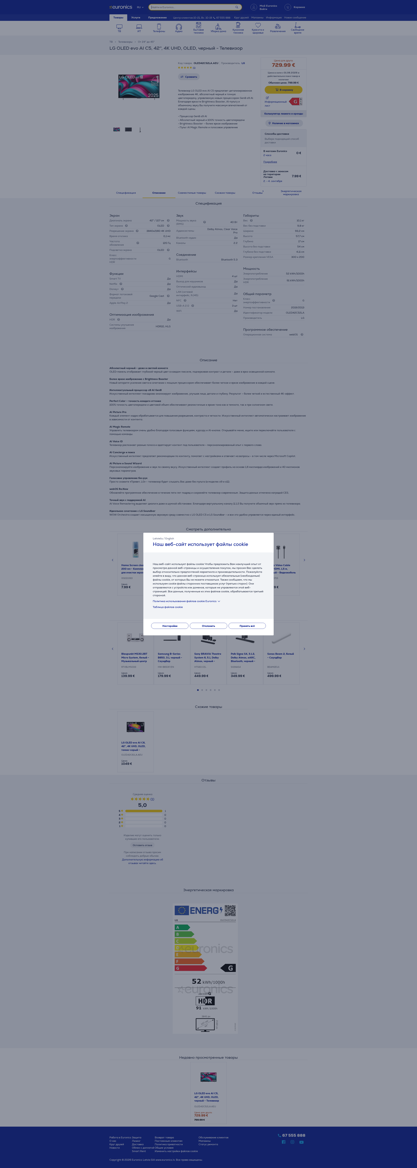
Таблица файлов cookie (168, 607)
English (169, 538)
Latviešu (158, 538)
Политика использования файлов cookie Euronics (184, 601)
